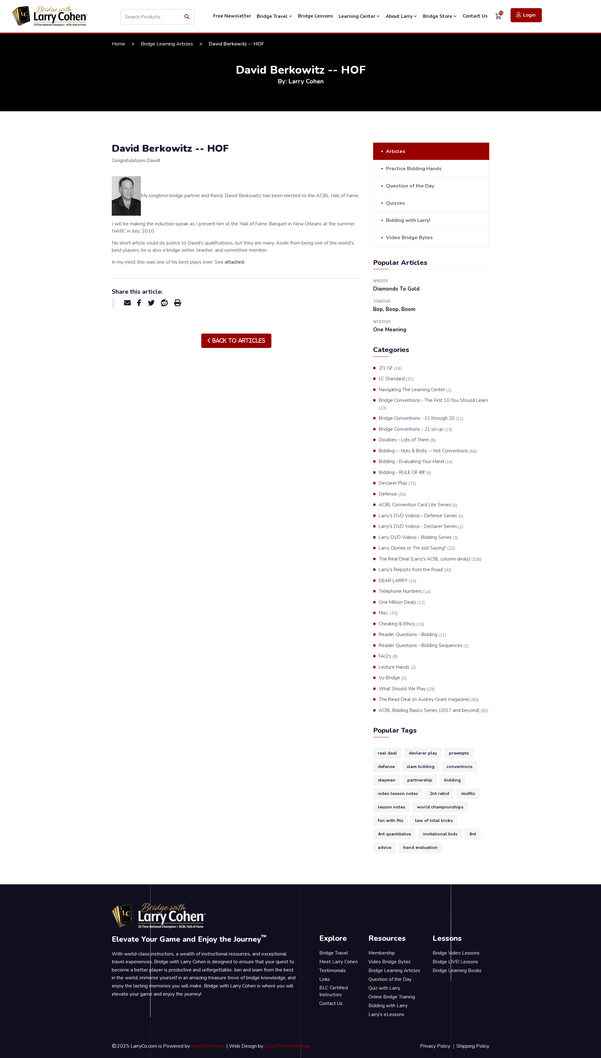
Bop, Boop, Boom (394, 309)
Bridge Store (438, 16)
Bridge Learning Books (457, 970)
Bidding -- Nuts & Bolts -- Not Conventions (428, 451)
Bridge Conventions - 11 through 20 (421, 418)
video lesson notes (398, 794)
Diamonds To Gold (396, 288)
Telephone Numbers (405, 591)
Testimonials (332, 970)
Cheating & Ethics (401, 624)
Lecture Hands (397, 667)
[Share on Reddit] (164, 303)
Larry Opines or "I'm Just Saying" (417, 548)
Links (324, 979)
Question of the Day (410, 185)
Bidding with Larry (388, 1006)
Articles (395, 151)
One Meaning (389, 329)
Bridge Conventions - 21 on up (415, 429)
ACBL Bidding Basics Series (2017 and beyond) (433, 710)
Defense (392, 494)
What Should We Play (406, 689)
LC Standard (396, 379)
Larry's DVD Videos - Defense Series (421, 516)
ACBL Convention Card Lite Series (418, 505)
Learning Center (358, 16)
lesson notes (391, 807)
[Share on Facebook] (139, 303)
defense (386, 767)
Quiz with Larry (384, 988)
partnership (419, 780)
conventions (459, 767)
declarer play (423, 753)
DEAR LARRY (397, 580)
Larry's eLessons (386, 1014)
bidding (452, 780)
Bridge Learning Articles (167, 43)
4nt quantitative (394, 834)
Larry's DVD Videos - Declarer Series (421, 526)
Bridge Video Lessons (456, 953)
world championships (440, 807)
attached (234, 262)
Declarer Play (397, 483)
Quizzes (395, 203)
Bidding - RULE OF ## (405, 472)
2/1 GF (390, 368)
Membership (381, 953)
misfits (468, 794)
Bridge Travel (273, 16)
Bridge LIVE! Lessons (455, 962)
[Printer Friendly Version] (177, 303)
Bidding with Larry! (408, 220)
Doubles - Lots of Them (407, 440)
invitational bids (440, 834)
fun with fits (390, 821)
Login (529, 15)
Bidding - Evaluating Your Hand (416, 461)
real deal (387, 753)
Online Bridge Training (391, 997)
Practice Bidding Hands (414, 168)
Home (118, 43)
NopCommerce (208, 1046)
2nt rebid (439, 794)
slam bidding (420, 767)
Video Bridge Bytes (409, 237)
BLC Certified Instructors (333, 991)
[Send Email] (127, 303)
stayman (386, 780)
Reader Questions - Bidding (412, 634)
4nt (472, 834)
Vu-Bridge (392, 678)
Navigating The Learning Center (415, 390)
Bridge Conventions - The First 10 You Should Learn (433, 404)
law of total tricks (434, 821)
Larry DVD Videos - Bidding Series (418, 537)
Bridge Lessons (315, 16)
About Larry (400, 16)
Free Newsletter (232, 16)
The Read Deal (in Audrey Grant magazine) (429, 699)
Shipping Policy (472, 1046)
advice (384, 847)
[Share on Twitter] (151, 303)
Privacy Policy (435, 1046)
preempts (459, 753)
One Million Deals (402, 602)
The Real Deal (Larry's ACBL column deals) (430, 559)
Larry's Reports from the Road (415, 569)
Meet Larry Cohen (338, 962)
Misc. (388, 613)
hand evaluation (420, 847)
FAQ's (388, 656)
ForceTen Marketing (287, 1046)
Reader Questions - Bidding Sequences (424, 645)
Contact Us (475, 16)
